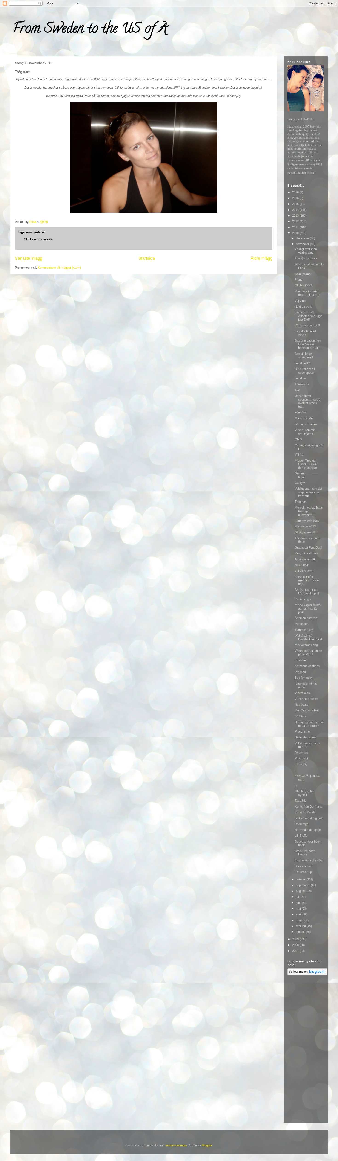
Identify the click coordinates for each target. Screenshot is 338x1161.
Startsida (146, 258)
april (299, 914)
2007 (296, 951)
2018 (296, 192)
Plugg (298, 279)
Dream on (301, 752)
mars (300, 920)
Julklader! (301, 660)
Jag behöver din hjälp (309, 860)
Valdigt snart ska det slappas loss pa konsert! (308, 492)
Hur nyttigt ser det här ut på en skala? (309, 723)
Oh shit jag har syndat (304, 793)
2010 (296, 233)
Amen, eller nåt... (306, 559)
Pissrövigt (301, 758)
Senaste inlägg (28, 258)
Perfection (301, 624)
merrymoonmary (176, 1145)
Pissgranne (302, 731)
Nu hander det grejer (308, 830)
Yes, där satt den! (306, 553)
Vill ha (299, 454)
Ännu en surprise (306, 618)
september (303, 885)
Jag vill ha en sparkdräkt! (304, 355)
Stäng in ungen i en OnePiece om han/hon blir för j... (308, 344)
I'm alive (300, 378)
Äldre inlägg (261, 258)
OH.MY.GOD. (304, 285)
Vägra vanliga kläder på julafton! (308, 652)
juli (298, 897)
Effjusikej (301, 764)
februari (301, 926)
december (303, 238)
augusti (301, 891)
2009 (296, 939)
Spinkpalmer (303, 274)
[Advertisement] (305, 1050)
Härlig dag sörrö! (306, 737)
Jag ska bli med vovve (305, 333)
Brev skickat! (303, 866)
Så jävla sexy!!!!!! (306, 532)
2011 (296, 227)
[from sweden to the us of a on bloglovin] (307, 974)
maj (299, 908)
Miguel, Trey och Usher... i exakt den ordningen (306, 464)
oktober (301, 879)
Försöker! (301, 412)
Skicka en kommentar (38, 239)
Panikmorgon (303, 599)
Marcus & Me (304, 418)
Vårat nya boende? (307, 325)
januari (301, 932)
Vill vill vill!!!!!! (304, 571)
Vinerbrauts (302, 693)
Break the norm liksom (305, 852)
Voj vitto (300, 301)
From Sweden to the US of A (90, 30)
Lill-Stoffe (301, 835)
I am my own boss (307, 520)
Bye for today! (304, 677)
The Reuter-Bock (306, 258)
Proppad (300, 672)
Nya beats (301, 704)
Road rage (301, 824)
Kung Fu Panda (305, 812)
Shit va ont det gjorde (309, 818)
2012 (296, 221)
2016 (296, 198)
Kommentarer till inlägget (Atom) (59, 267)
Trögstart (301, 501)
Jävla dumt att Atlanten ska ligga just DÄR (308, 316)
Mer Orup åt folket (307, 710)
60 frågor (300, 716)
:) (296, 785)
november (303, 244)
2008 (296, 945)
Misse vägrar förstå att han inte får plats (308, 608)
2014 (296, 210)
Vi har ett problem (306, 699)
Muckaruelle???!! (306, 526)
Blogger (207, 1145)
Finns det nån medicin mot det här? (307, 580)
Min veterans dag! (307, 645)
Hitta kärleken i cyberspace (305, 370)
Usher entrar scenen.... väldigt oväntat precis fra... (308, 401)
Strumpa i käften (306, 424)
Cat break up (303, 872)
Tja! (297, 390)
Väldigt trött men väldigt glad (306, 250)
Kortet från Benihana (308, 806)
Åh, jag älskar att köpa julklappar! (307, 591)
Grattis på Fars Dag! (308, 547)
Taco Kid (300, 800)
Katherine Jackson (307, 666)
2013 (296, 215)
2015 (296, 204)
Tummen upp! (304, 629)
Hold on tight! (303, 306)
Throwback (302, 384)
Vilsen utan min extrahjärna (305, 431)
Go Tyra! (300, 483)
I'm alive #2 (302, 363)
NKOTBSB (302, 565)
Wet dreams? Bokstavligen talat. (309, 637)
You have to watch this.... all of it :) (307, 293)
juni (298, 903)
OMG (298, 439)
